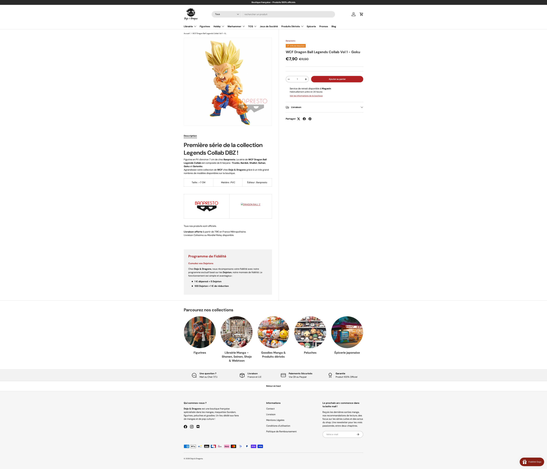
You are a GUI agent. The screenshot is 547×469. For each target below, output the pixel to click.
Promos (323, 26)
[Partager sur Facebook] (304, 119)
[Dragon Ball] (250, 201)
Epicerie (311, 26)
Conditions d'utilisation (278, 425)
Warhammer (234, 26)
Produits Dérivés (290, 26)
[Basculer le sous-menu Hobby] (223, 26)
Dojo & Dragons (196, 458)
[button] (361, 14)
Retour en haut (273, 386)
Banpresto (290, 40)
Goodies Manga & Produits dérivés (273, 354)
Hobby (217, 26)
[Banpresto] (207, 198)
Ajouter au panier (337, 79)
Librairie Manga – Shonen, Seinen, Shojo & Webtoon (237, 356)
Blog (333, 26)
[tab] (190, 136)
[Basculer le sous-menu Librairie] (195, 26)
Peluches (310, 352)
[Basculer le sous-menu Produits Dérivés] (302, 26)
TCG (250, 26)
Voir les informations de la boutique (306, 95)
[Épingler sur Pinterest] (310, 119)
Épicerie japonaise (347, 352)
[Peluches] (310, 332)
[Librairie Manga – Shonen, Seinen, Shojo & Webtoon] (237, 332)
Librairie (188, 26)
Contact (270, 408)
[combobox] (273, 14)
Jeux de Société (269, 26)
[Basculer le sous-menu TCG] (255, 26)
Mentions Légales (275, 420)
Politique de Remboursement (281, 431)
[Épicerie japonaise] (347, 332)
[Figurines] (200, 332)
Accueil (187, 33)
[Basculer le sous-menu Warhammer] (243, 26)
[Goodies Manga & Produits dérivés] (273, 332)
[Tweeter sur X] (298, 119)
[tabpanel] (228, 192)
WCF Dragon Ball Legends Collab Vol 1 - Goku (209, 33)
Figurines (205, 26)
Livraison (270, 414)
